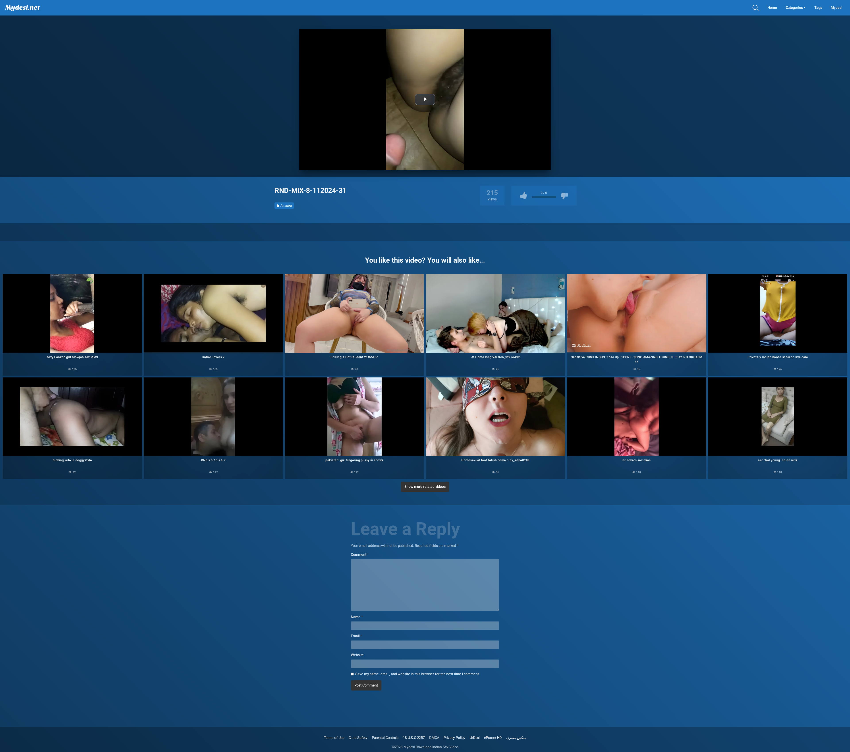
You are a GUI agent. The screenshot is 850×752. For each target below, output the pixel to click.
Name (357, 617)
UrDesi (475, 738)
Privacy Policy (454, 738)
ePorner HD (493, 738)
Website (357, 655)
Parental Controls (385, 738)
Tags (818, 8)
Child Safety (358, 738)
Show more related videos (425, 487)
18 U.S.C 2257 (414, 738)
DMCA (434, 738)
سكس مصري (516, 738)
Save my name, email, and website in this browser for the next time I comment (417, 674)
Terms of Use (334, 738)
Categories (794, 8)
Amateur (286, 205)
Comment (360, 554)
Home (772, 8)
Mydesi (836, 8)
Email (356, 636)
